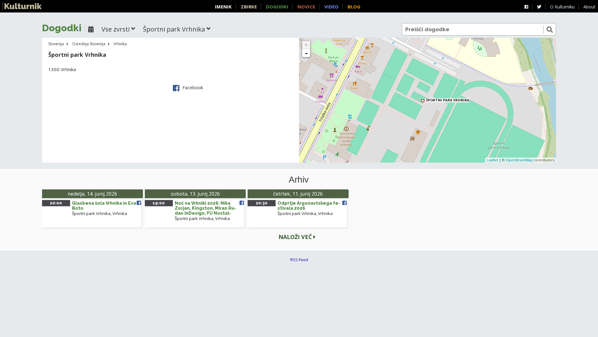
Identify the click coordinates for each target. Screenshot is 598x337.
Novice (306, 6)
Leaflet (492, 160)
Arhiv (299, 179)
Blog (354, 6)
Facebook (193, 87)
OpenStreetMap (519, 160)
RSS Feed (299, 259)
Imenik (223, 6)
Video (331, 6)
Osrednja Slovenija (88, 43)
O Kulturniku (562, 7)
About (589, 7)
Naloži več (295, 237)
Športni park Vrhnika (91, 213)
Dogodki (277, 6)
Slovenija (56, 43)
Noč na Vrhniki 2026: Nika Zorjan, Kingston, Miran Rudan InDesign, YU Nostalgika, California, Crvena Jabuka (205, 213)
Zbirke (249, 6)
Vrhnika (120, 43)
